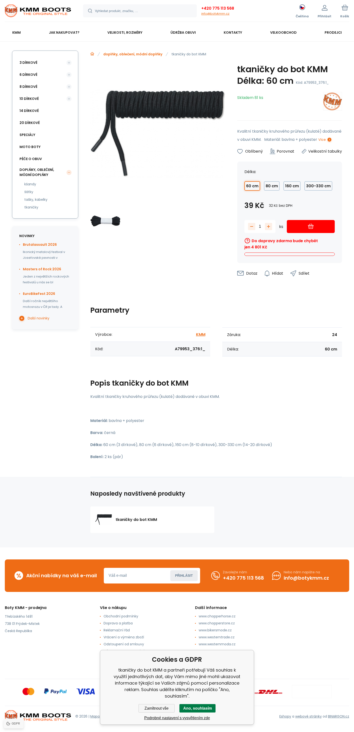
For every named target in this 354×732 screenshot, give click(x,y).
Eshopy (285, 716)
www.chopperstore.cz (217, 623)
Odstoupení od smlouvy (124, 644)
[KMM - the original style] (92, 54)
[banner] (38, 11)
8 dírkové (28, 86)
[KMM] (332, 102)
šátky (28, 191)
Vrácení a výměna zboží (124, 637)
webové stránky (308, 716)
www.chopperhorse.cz (217, 616)
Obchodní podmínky (121, 616)
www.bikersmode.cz (215, 630)
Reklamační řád (117, 630)
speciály (27, 134)
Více (322, 139)
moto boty (30, 146)
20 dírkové (30, 122)
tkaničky (31, 207)
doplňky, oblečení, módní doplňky (132, 54)
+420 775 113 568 (217, 8)
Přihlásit (184, 575)
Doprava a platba (118, 623)
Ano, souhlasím (197, 708)
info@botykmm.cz (215, 13)
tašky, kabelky (35, 199)
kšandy (30, 184)
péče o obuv (31, 158)
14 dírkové (29, 110)
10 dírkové (29, 98)
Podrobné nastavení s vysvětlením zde (177, 718)
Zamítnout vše (156, 708)
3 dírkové (28, 62)
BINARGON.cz (338, 716)
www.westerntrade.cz (217, 637)
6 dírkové (28, 74)
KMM (200, 334)
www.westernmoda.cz (217, 644)
